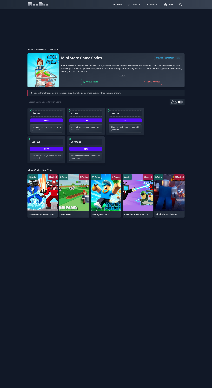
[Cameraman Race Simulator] (42, 196)
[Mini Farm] (74, 196)
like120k (37, 113)
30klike (114, 113)
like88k (75, 113)
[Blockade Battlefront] (169, 196)
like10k (36, 142)
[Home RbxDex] (40, 4)
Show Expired (174, 102)
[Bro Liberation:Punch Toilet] (138, 196)
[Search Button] (181, 4)
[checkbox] (180, 102)
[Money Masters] (106, 196)
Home (30, 49)
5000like (76, 142)
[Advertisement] (106, 27)
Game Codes (41, 49)
